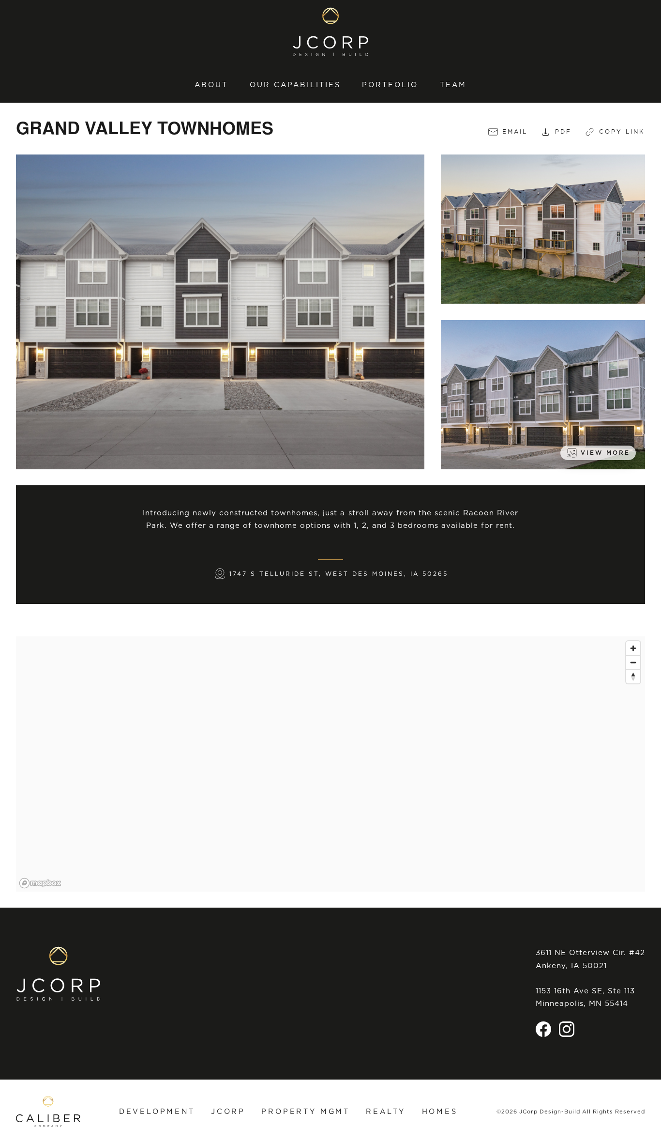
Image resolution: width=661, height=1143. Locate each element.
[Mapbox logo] (40, 883)
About (211, 85)
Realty (386, 1111)
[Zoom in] (633, 648)
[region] (330, 764)
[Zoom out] (633, 662)
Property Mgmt (305, 1111)
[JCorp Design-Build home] (330, 32)
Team (453, 85)
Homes (440, 1111)
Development (157, 1111)
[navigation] (330, 84)
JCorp (228, 1111)
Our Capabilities (295, 85)
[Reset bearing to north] (633, 676)
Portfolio (390, 85)
